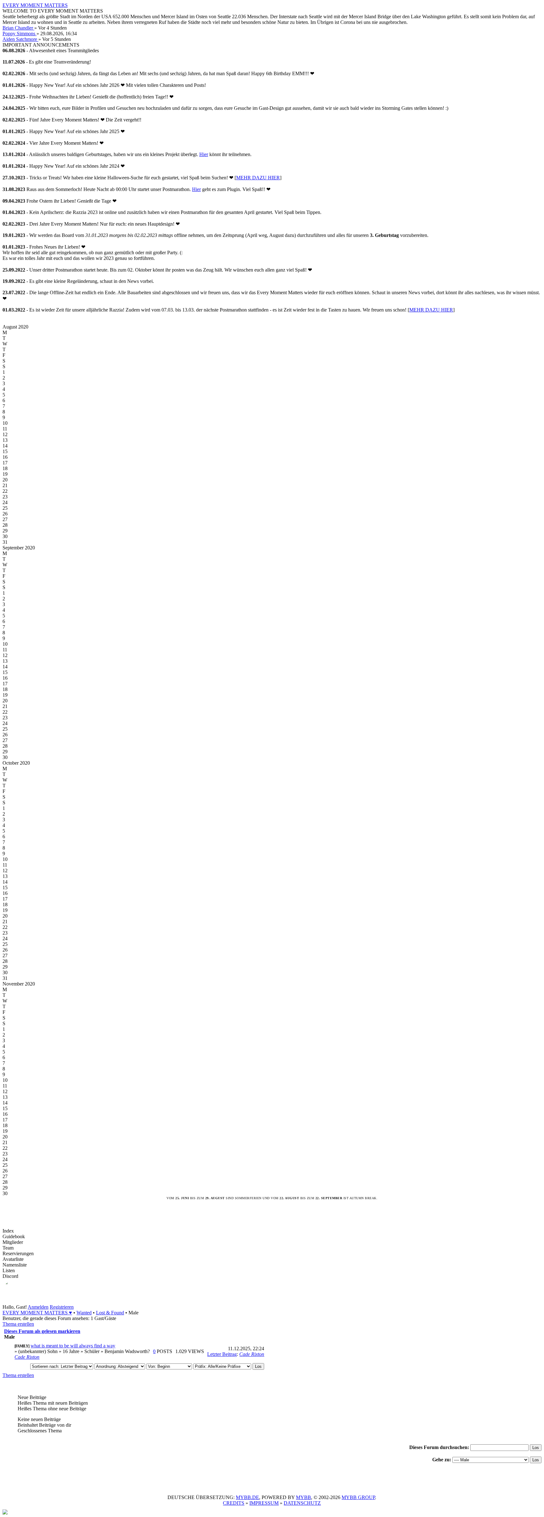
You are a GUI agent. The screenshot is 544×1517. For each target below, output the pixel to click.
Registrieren (62, 1307)
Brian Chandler (18, 28)
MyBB (303, 1497)
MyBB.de (247, 1497)
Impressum (264, 1503)
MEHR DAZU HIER (258, 177)
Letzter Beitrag (222, 1354)
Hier (203, 154)
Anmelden (38, 1307)
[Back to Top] (5, 1512)
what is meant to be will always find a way (73, 1345)
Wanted (84, 1312)
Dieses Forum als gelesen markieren (42, 1331)
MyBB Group (358, 1497)
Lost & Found (110, 1312)
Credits (233, 1503)
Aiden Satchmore (20, 39)
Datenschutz (302, 1503)
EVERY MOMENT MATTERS (35, 5)
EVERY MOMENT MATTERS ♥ (37, 1312)
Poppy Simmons (20, 33)
